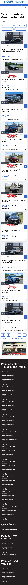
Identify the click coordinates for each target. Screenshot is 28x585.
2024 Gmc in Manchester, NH (7, 436)
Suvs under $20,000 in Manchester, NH (9, 530)
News (5, 5)
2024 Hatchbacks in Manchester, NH (9, 511)
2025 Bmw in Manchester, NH (8, 391)
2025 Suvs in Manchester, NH (7, 395)
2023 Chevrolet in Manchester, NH (8, 451)
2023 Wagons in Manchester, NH (8, 519)
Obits (26, 5)
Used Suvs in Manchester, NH (7, 569)
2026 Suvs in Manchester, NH (7, 372)
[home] (14, 2)
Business (14, 5)
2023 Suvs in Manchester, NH (7, 410)
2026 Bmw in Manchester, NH (8, 380)
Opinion (22, 5)
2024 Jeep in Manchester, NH (7, 474)
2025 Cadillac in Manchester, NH (8, 481)
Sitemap (14, 584)
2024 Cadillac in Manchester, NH (8, 470)
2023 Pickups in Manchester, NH (8, 444)
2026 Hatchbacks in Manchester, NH (9, 432)
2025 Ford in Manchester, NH (7, 485)
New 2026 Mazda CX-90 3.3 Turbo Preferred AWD (13, 261)
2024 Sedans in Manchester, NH (8, 425)
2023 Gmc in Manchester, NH (7, 477)
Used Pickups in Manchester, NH (8, 577)
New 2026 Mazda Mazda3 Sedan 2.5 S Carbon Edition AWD (13, 50)
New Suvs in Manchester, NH (7, 544)
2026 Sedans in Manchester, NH (8, 417)
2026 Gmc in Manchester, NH (7, 387)
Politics (9, 5)
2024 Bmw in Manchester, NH (8, 406)
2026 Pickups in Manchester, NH (8, 384)
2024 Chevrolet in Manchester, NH (8, 492)
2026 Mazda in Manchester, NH (8, 376)
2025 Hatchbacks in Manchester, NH (9, 459)
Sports (18, 5)
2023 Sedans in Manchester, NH (8, 421)
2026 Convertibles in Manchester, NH (9, 440)
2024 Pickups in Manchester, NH (8, 447)
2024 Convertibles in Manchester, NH (9, 507)
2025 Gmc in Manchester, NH (7, 455)
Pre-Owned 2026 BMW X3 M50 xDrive (12, 140)
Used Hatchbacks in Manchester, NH (9, 581)
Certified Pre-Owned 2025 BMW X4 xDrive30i (14, 201)
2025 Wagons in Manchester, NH (8, 489)
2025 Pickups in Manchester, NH (8, 462)
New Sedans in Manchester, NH (8, 551)
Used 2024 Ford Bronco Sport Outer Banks (12, 110)
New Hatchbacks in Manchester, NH (9, 555)
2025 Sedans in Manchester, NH (8, 429)
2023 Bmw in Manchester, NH (8, 402)
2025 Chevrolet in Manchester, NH (8, 466)
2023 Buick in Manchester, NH (8, 496)
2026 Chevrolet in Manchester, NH (8, 414)
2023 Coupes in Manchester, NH (8, 515)
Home (2, 5)
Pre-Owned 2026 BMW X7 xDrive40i (11, 170)
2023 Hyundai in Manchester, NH (8, 500)
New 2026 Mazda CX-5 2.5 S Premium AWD (12, 321)
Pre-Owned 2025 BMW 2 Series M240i (13, 80)
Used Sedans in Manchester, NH (8, 573)
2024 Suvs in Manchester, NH (7, 399)
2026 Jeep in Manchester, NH (7, 504)
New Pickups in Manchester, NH (8, 548)
